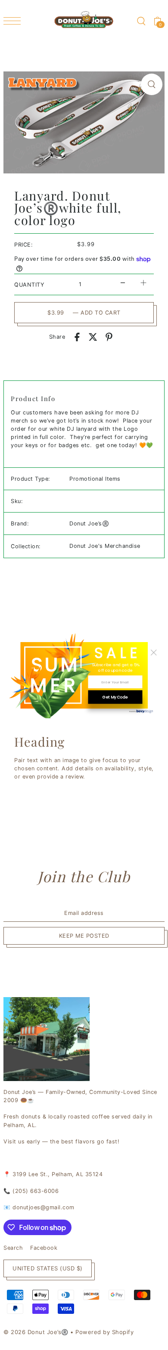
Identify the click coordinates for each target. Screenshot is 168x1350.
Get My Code (115, 697)
